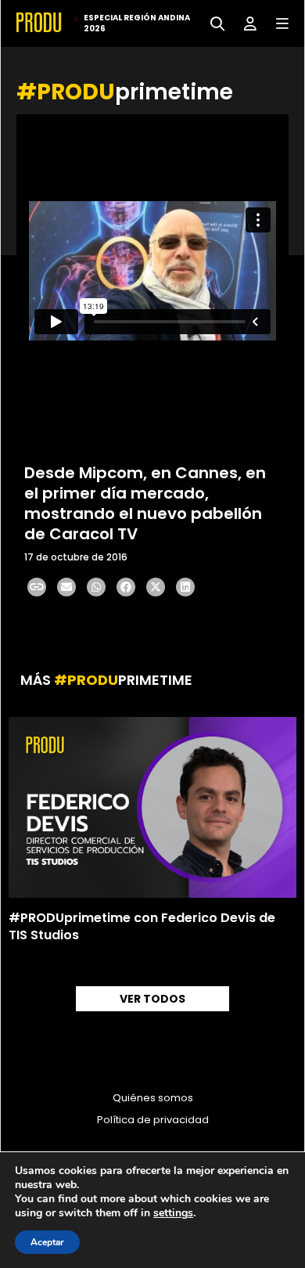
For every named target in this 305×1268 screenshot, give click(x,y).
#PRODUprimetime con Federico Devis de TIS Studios (142, 926)
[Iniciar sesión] (244, 22)
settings (173, 1213)
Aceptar (47, 1242)
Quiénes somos (153, 1098)
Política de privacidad (153, 1120)
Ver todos (152, 999)
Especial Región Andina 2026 (137, 23)
